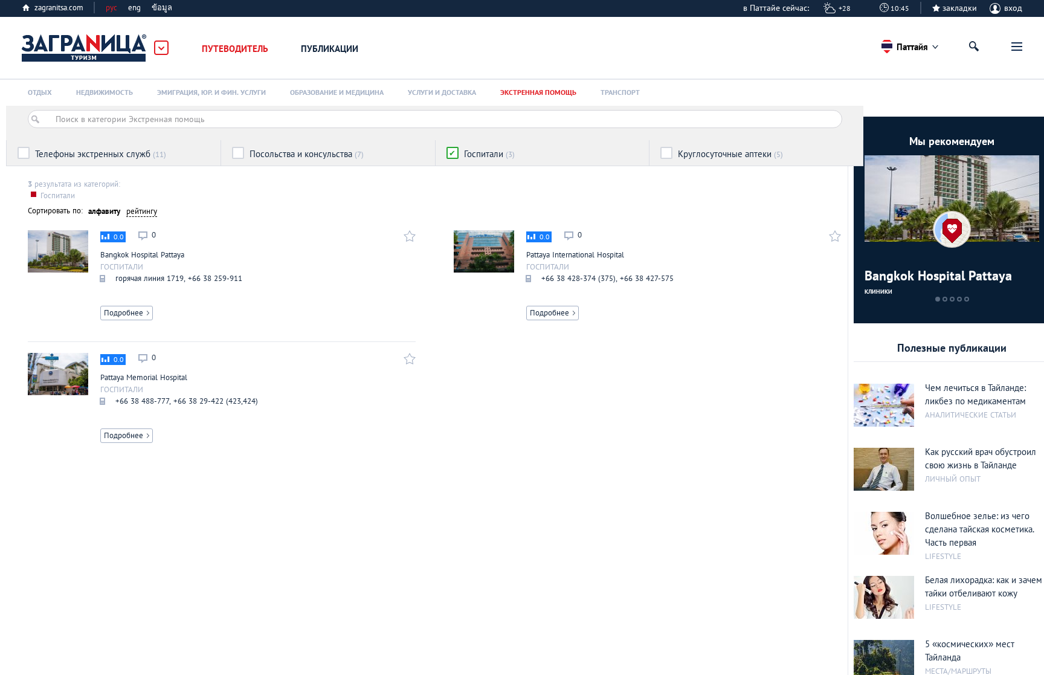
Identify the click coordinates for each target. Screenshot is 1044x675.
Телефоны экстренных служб (100, 154)
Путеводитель (235, 48)
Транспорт (620, 92)
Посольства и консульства (307, 154)
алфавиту (104, 211)
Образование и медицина (337, 92)
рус (111, 7)
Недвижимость (104, 92)
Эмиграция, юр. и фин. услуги (211, 92)
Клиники (878, 291)
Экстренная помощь (538, 92)
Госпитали (489, 154)
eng (134, 7)
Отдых (40, 92)
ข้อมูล (162, 7)
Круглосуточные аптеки (730, 154)
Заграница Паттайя (84, 48)
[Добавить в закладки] (408, 235)
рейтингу (141, 211)
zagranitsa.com (58, 7)
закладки (959, 7)
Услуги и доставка (442, 92)
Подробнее (123, 313)
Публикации (329, 48)
